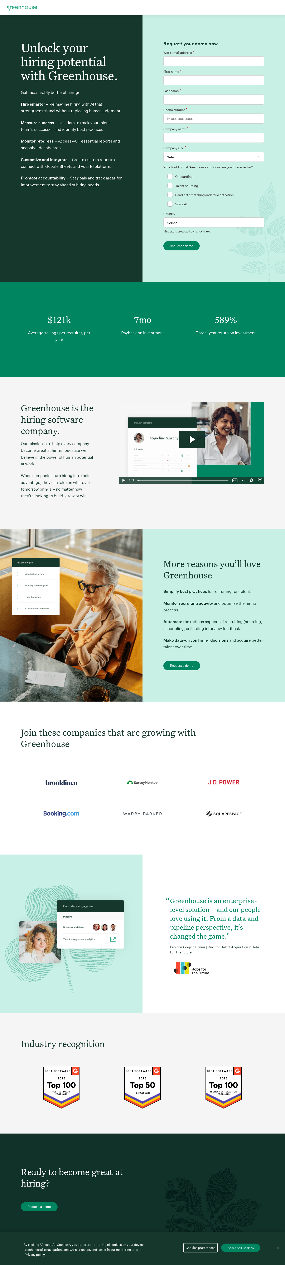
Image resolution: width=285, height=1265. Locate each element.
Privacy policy (35, 1255)
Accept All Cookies (241, 1248)
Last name (172, 90)
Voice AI (181, 204)
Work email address (178, 52)
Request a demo (181, 246)
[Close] (278, 1248)
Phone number (175, 109)
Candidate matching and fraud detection (204, 195)
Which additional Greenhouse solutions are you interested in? (208, 167)
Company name (175, 128)
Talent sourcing (186, 186)
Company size (174, 147)
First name (172, 71)
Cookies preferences (200, 1248)
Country (170, 213)
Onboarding (184, 177)
